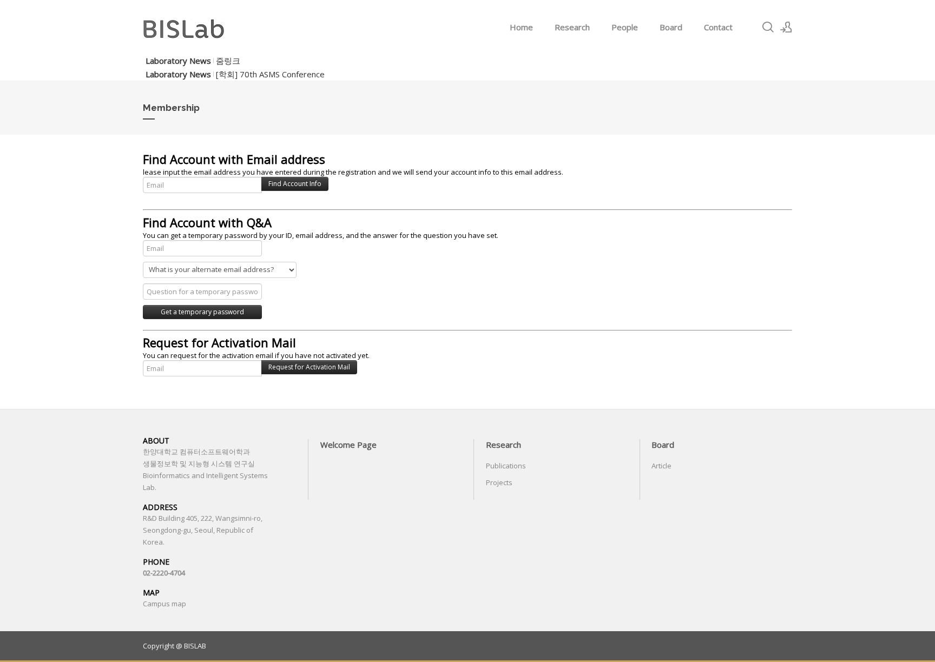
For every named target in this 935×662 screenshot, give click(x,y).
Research (572, 27)
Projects (499, 482)
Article (661, 466)
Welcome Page (348, 444)
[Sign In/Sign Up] (786, 27)
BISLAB (195, 646)
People (624, 27)
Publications (506, 466)
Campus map (164, 603)
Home (521, 27)
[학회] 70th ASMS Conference (270, 74)
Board (671, 27)
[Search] (768, 27)
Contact (718, 27)
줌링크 (228, 60)
